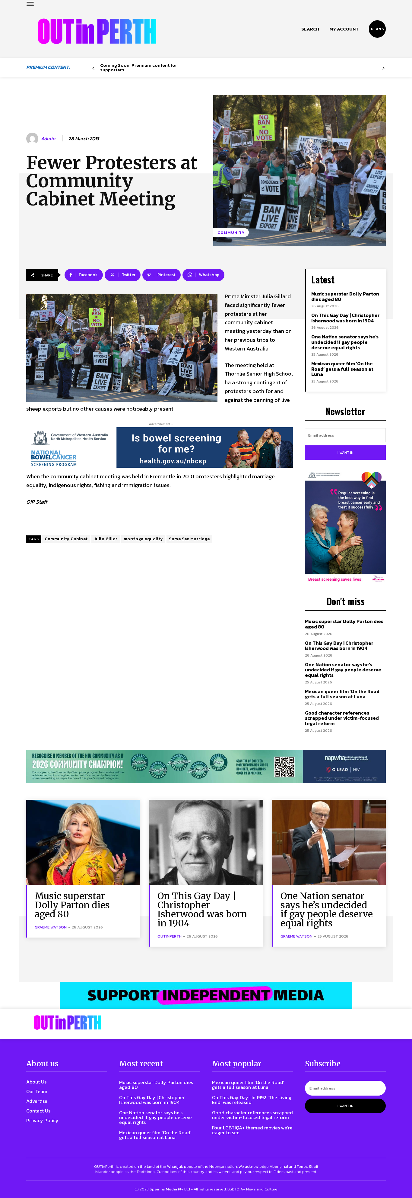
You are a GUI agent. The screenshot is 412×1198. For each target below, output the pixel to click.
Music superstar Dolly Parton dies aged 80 (345, 296)
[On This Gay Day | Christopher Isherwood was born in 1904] (206, 842)
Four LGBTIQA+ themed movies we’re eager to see (252, 1130)
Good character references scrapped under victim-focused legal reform (342, 718)
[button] (310, 29)
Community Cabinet (66, 539)
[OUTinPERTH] (97, 31)
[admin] (33, 139)
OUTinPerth (169, 936)
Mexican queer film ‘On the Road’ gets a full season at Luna (342, 369)
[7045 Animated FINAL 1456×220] (159, 447)
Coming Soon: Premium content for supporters (138, 67)
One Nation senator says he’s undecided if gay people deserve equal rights (345, 342)
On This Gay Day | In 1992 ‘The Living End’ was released (251, 1100)
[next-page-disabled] (383, 68)
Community (231, 232)
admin (48, 138)
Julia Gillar (106, 539)
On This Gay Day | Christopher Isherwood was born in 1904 (345, 318)
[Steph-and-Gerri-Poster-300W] (345, 527)
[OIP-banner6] (206, 995)
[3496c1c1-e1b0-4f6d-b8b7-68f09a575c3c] (206, 766)
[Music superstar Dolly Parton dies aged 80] (83, 842)
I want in (345, 452)
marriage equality (143, 539)
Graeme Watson (51, 927)
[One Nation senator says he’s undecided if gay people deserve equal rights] (329, 842)
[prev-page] (93, 68)
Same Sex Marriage (189, 539)
